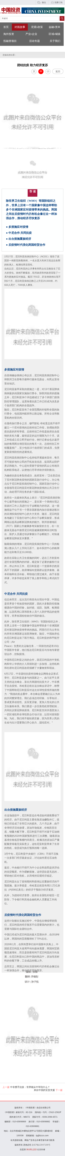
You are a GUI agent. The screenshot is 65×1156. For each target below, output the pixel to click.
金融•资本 (54, 27)
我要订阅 (58, 2)
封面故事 (19, 27)
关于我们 (55, 41)
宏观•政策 (37, 27)
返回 (58, 71)
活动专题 (34, 41)
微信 (44, 2)
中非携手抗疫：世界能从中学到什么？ (26, 1087)
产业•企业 (31, 34)
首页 (6, 27)
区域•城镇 (54, 34)
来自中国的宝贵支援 (48, 1090)
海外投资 (8, 34)
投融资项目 (10, 41)
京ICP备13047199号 (41, 1145)
